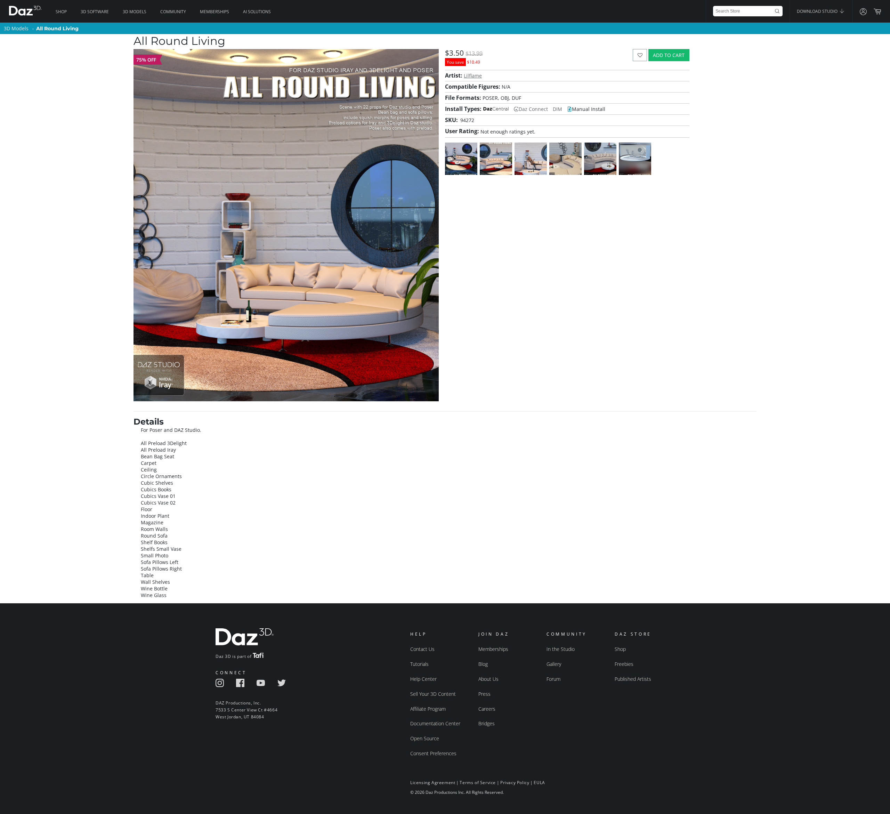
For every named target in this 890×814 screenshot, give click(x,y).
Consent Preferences (433, 753)
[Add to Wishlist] (640, 55)
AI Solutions (257, 12)
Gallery (554, 664)
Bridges (486, 723)
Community (173, 12)
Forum (553, 679)
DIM (557, 109)
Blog (483, 664)
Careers (486, 709)
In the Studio (561, 649)
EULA (539, 782)
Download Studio (818, 11)
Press (484, 694)
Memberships (214, 12)
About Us (488, 679)
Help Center (423, 679)
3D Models (134, 12)
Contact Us (422, 649)
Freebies (624, 664)
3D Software (95, 12)
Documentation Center (435, 723)
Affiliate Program (428, 709)
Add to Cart (669, 55)
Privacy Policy (514, 782)
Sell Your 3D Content (433, 694)
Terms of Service (478, 782)
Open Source (424, 738)
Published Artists (633, 679)
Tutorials (419, 664)
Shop (61, 12)
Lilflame (473, 75)
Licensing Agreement (432, 782)
